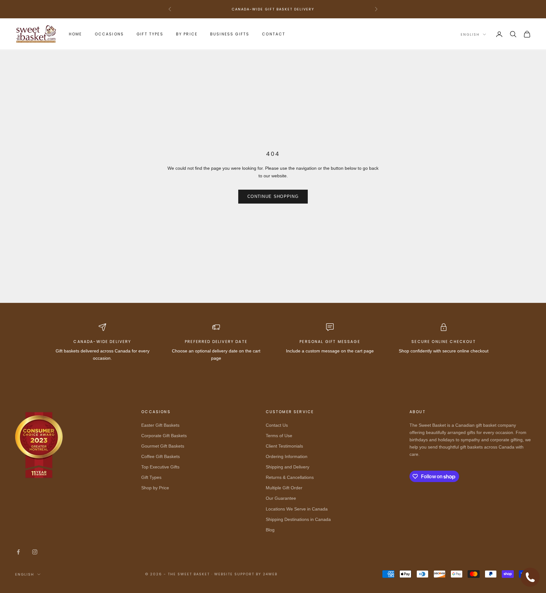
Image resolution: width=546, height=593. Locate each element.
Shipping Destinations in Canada (298, 519)
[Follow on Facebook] (18, 552)
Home (75, 34)
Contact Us (277, 425)
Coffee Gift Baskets (160, 456)
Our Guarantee (281, 498)
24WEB (270, 574)
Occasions (109, 34)
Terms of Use (279, 435)
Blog (270, 529)
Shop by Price (155, 487)
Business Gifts (229, 34)
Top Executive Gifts (160, 466)
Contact (273, 34)
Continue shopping (273, 196)
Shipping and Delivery (287, 466)
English (470, 34)
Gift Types (149, 34)
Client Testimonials (284, 446)
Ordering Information (286, 456)
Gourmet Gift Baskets (162, 446)
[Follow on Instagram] (35, 552)
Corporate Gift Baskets (164, 435)
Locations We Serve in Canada (297, 508)
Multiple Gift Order (284, 487)
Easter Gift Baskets (160, 425)
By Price (186, 34)
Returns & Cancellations (290, 477)
